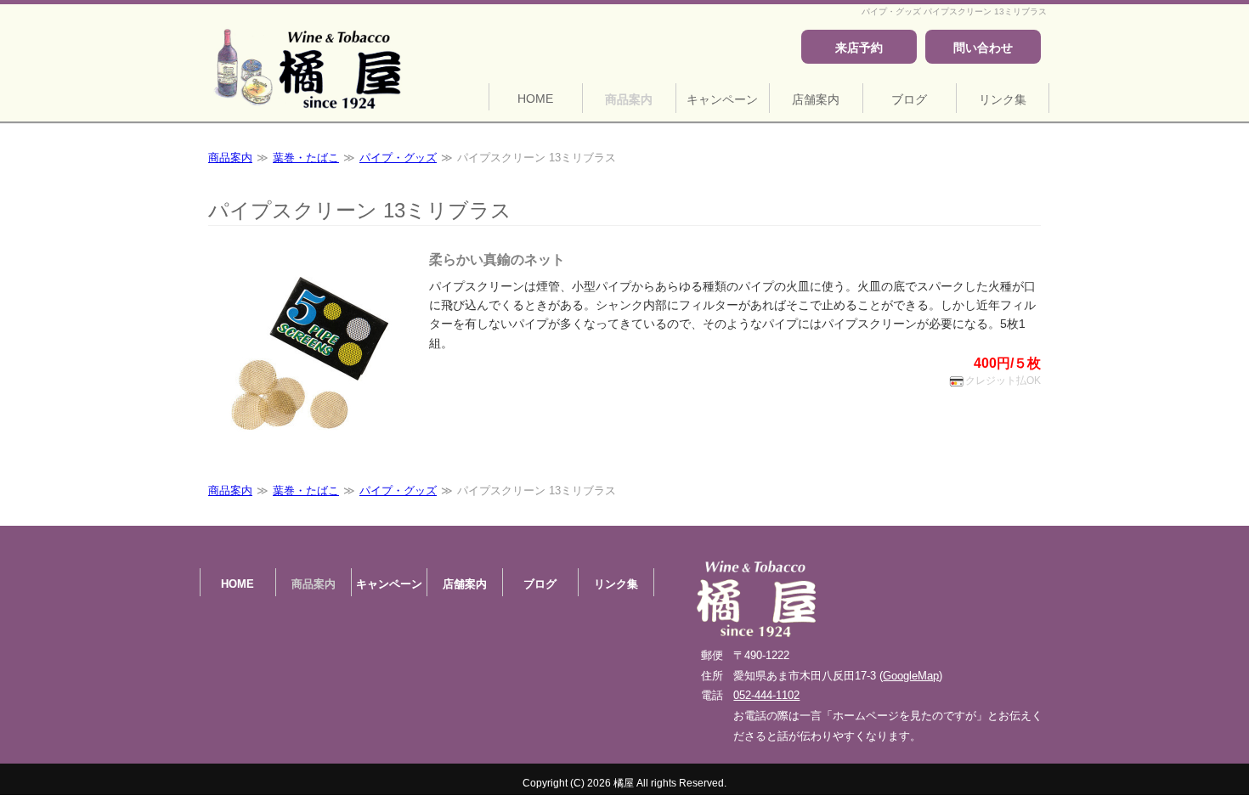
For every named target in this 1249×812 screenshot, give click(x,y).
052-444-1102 (766, 695)
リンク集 (1002, 99)
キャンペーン (722, 99)
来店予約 (859, 48)
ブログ (909, 99)
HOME (535, 98)
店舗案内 (815, 99)
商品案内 (629, 99)
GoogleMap (911, 675)
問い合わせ (983, 48)
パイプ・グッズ (398, 157)
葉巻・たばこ (306, 157)
